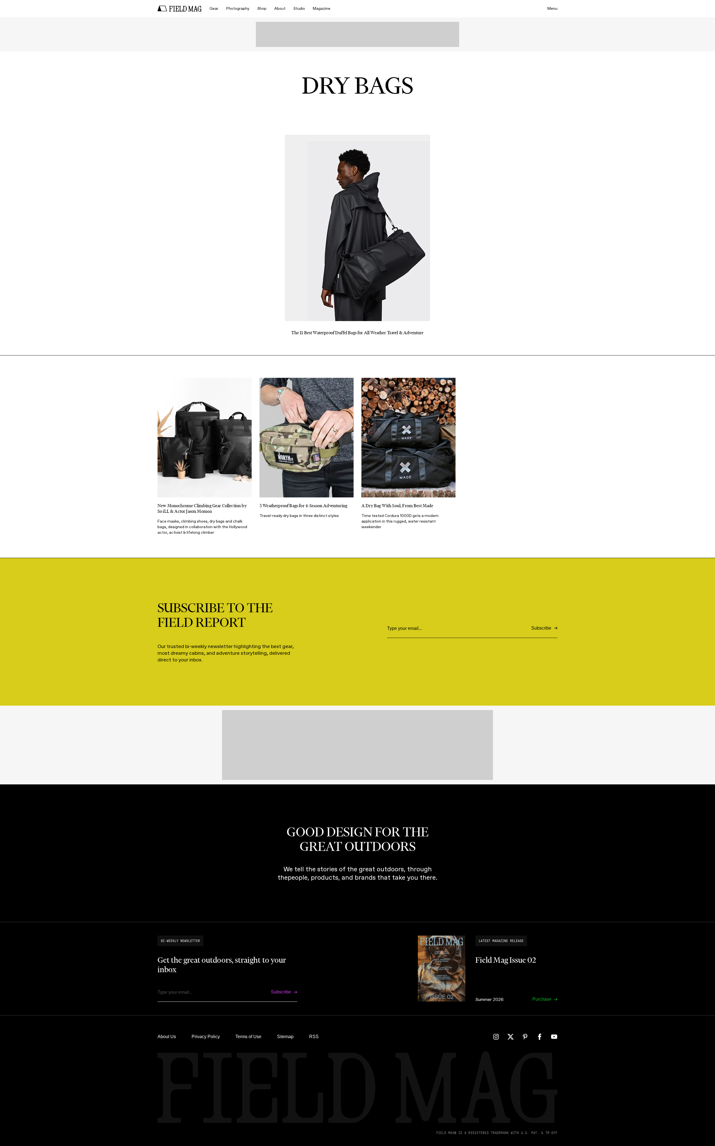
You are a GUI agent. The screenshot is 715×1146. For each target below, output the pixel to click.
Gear (213, 8)
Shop (261, 8)
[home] (180, 9)
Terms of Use (248, 1036)
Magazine (321, 8)
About (279, 8)
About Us (167, 1036)
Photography (237, 8)
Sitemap (285, 1036)
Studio (299, 8)
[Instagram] (496, 1036)
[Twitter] (510, 1036)
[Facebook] (539, 1036)
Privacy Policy (206, 1036)
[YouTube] (554, 1036)
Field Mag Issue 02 (505, 960)
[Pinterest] (525, 1036)
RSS (314, 1036)
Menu (552, 8)
